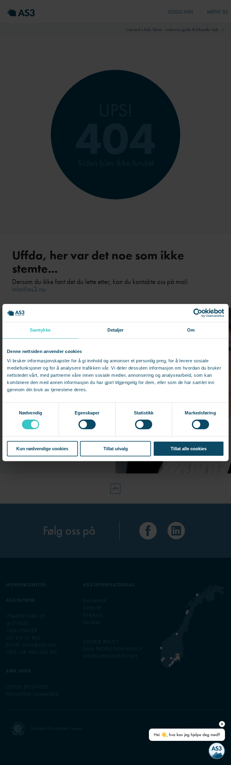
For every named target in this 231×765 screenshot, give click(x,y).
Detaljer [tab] (115, 330)
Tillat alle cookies (189, 448)
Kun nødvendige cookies (42, 448)
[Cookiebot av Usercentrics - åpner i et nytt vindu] (197, 312)
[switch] (87, 424)
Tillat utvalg (115, 448)
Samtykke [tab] (40, 330)
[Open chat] (216, 750)
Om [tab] (191, 330)
